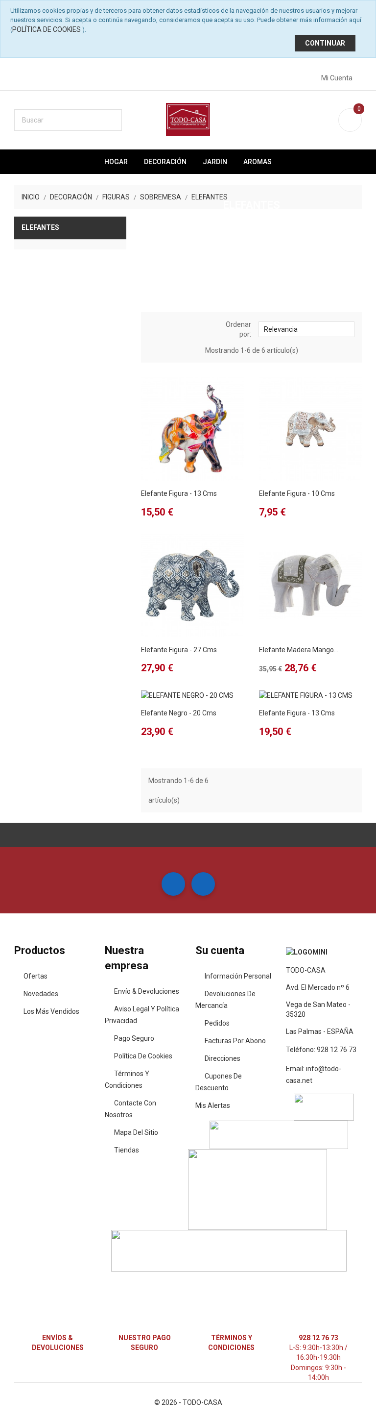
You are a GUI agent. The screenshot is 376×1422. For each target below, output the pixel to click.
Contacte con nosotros (130, 1109)
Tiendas (126, 1150)
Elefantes (40, 227)
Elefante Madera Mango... (298, 650)
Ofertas (35, 976)
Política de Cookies (46, 29)
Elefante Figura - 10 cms (297, 493)
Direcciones (222, 1058)
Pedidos (217, 1023)
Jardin (215, 162)
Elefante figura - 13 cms (179, 493)
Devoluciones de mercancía (225, 999)
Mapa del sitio (136, 1132)
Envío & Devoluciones (146, 991)
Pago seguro (134, 1038)
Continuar (325, 43)
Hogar (116, 162)
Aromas (257, 162)
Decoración (165, 162)
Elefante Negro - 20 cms (178, 713)
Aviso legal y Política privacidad (142, 1015)
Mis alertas (212, 1105)
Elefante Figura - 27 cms (179, 650)
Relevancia (305, 328)
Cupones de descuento (218, 1082)
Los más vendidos (51, 1011)
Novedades (41, 994)
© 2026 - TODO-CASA (188, 1402)
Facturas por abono (235, 1041)
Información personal (238, 976)
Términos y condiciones (127, 1079)
